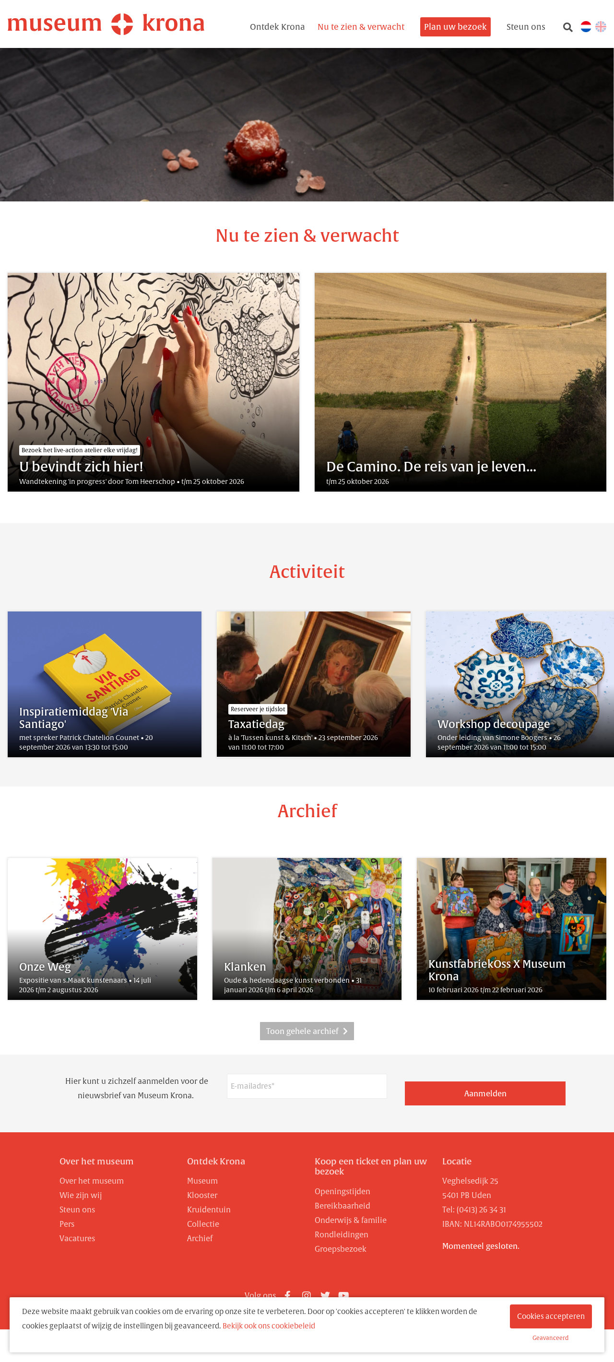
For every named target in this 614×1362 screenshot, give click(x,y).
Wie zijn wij (80, 1195)
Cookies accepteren (551, 1316)
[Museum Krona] (106, 24)
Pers (66, 1224)
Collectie (203, 1224)
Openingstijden (342, 1191)
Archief (200, 1238)
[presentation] (585, 684)
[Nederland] (585, 26)
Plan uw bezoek (455, 27)
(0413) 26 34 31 (481, 1209)
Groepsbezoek (340, 1249)
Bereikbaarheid (342, 1205)
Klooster (202, 1195)
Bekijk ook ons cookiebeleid (269, 1326)
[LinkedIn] (362, 1292)
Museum (202, 1180)
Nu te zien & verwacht (361, 27)
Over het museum (96, 1161)
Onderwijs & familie (351, 1220)
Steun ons (526, 27)
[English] (600, 26)
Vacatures (77, 1238)
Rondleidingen (341, 1234)
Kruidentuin (209, 1209)
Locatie (457, 1161)
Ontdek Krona (277, 27)
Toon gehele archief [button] (302, 1031)
